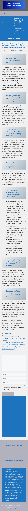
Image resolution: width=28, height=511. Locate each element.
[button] (26, 13)
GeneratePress (14, 508)
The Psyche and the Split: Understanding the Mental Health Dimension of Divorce (14, 404)
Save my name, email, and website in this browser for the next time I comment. (14, 387)
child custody (8, 336)
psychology (15, 336)
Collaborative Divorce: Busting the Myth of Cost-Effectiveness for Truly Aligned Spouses (13, 432)
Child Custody (8, 333)
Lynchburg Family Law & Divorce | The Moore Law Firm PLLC (19, 22)
